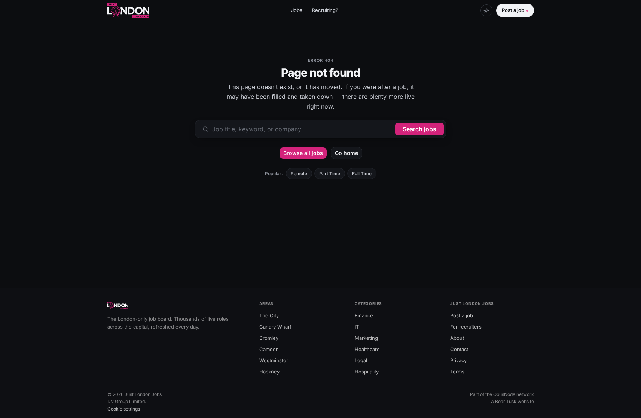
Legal (361, 360)
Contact (459, 349)
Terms (457, 372)
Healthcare (367, 349)
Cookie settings (123, 409)
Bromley (268, 338)
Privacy (458, 360)
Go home (346, 153)
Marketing (366, 338)
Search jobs (419, 129)
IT (357, 327)
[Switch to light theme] (486, 10)
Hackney (269, 372)
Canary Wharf (275, 327)
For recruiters (466, 327)
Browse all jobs (303, 153)
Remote (299, 173)
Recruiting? (325, 10)
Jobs (296, 10)
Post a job (513, 10)
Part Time (329, 173)
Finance (364, 315)
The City (269, 315)
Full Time (362, 173)
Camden (269, 349)
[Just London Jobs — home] (128, 10)
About (457, 338)
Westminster (273, 360)
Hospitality (367, 372)
